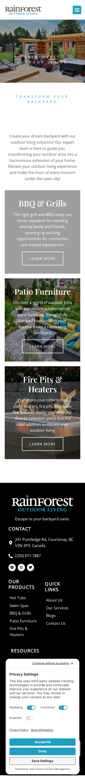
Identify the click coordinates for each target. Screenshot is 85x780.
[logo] (23, 10)
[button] (77, 10)
